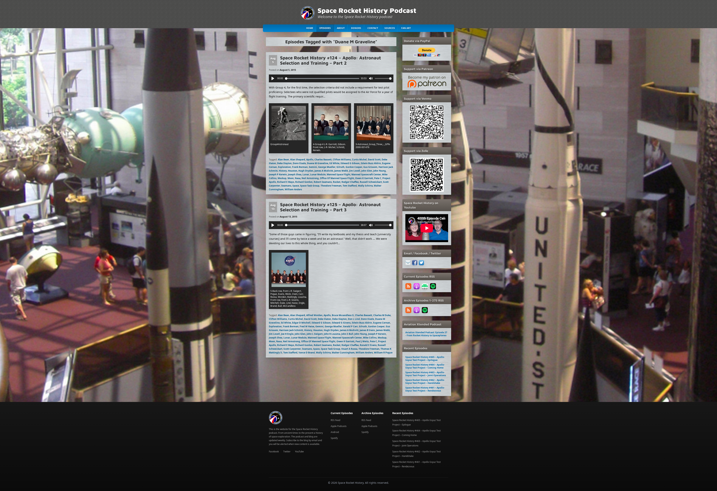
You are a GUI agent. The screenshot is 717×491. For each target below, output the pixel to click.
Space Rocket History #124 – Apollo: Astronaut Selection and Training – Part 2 (330, 60)
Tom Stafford (350, 185)
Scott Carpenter (292, 348)
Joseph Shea (294, 174)
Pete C (377, 178)
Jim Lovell (354, 170)
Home (309, 28)
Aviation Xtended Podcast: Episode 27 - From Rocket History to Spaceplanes (426, 334)
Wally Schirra (365, 185)
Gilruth (340, 167)
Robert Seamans (323, 182)
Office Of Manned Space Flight (337, 178)
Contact (372, 28)
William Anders (293, 189)
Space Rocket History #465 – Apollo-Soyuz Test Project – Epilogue (425, 358)
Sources (389, 28)
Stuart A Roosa (349, 348)
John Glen (366, 170)
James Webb (341, 170)
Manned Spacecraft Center (366, 174)
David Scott (374, 159)
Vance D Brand (307, 352)
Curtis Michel (359, 159)
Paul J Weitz (362, 341)
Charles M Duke (382, 315)
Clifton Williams (342, 159)
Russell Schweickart (371, 182)
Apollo (309, 159)
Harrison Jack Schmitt (291, 330)
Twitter (287, 451)
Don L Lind (354, 319)
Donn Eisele (299, 163)
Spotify (334, 438)
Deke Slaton (324, 319)
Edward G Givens (341, 322)
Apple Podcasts (339, 426)
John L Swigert (315, 333)
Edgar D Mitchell (301, 322)
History (283, 170)
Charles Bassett (323, 159)
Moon (291, 178)
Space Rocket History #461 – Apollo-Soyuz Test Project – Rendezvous (425, 389)
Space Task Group (309, 185)
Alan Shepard (297, 159)
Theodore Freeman (331, 185)
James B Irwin (367, 330)
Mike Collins (370, 337)
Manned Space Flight (338, 174)
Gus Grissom (370, 167)
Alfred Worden (314, 315)
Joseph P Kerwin (278, 174)
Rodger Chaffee (350, 182)
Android (335, 432)
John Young (379, 170)
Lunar (305, 174)
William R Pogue (383, 352)
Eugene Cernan (381, 322)
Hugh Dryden (305, 170)
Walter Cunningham (343, 352)
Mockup (282, 178)
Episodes (325, 28)
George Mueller (326, 167)
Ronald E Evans (368, 345)
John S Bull (347, 333)
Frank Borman (300, 167)
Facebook (274, 451)
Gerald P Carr (350, 326)
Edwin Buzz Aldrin (371, 163)
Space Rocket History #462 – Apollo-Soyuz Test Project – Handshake (425, 381)
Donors (356, 28)
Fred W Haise (307, 326)
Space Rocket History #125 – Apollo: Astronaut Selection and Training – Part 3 (330, 207)
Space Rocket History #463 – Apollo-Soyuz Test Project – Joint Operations (425, 374)
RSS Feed (335, 420)
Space (295, 185)
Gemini (313, 167)
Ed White (334, 163)
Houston (292, 170)
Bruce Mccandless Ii (343, 315)
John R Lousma (332, 333)
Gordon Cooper (354, 167)
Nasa (297, 178)
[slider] (322, 78)
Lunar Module (318, 174)
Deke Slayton (284, 163)
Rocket (336, 182)
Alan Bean (283, 159)
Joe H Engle (287, 333)
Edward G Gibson (350, 163)
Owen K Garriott (364, 178)
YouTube (299, 451)
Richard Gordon (304, 182)
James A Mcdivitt (323, 170)
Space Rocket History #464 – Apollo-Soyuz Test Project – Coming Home (425, 366)
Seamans (286, 185)
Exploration (284, 167)
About (341, 28)
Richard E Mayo (285, 182)
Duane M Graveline (317, 163)
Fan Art (406, 28)
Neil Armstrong (310, 178)
